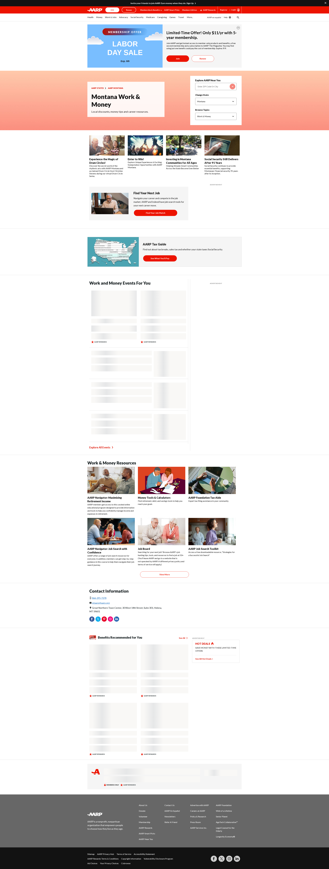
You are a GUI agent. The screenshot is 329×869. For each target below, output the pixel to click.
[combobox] (216, 86)
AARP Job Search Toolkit (203, 548)
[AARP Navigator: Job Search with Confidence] (111, 531)
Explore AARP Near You (208, 80)
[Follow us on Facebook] (214, 859)
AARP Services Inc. (198, 828)
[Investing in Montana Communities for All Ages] (183, 145)
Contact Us (169, 805)
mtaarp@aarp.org (101, 602)
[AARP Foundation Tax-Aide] (212, 480)
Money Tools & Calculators (154, 497)
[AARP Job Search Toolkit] (212, 531)
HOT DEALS (202, 643)
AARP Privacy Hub (105, 854)
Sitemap (91, 854)
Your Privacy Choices (109, 863)
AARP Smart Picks (172, 10)
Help (226, 17)
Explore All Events (99, 447)
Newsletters (169, 816)
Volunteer (143, 816)
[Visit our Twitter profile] (221, 859)
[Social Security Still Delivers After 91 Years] (222, 145)
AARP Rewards (209, 10)
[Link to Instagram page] (229, 859)
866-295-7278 (99, 598)
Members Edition (189, 10)
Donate (142, 811)
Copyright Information (131, 858)
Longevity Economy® (225, 836)
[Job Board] (161, 531)
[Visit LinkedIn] (237, 859)
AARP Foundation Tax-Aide (204, 497)
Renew (203, 58)
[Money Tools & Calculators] (161, 480)
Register (223, 10)
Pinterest (104, 619)
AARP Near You (146, 839)
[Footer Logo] (105, 814)
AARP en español (214, 17)
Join (178, 58)
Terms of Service (124, 854)
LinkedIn (116, 619)
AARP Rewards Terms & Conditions (103, 858)
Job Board (144, 548)
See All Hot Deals (203, 659)
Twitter (98, 619)
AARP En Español (172, 811)
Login (233, 10)
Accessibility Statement (144, 854)
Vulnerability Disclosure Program (158, 858)
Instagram (110, 619)
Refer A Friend (170, 822)
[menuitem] (90, 18)
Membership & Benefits (150, 10)
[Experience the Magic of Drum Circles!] (107, 145)
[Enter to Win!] (145, 145)
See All (182, 638)
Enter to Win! (136, 159)
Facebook (91, 619)
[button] (238, 17)
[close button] (238, 28)
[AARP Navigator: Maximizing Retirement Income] (111, 480)
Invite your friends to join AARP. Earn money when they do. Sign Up (162, 3)
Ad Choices (92, 863)
